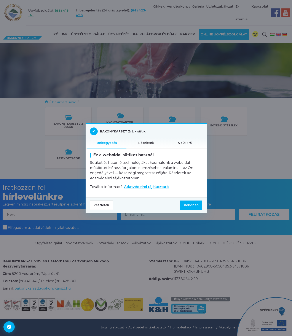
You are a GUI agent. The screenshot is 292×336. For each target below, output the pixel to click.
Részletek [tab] (146, 143)
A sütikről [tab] (185, 143)
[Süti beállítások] (9, 327)
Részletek (101, 205)
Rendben (191, 205)
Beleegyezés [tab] (107, 143)
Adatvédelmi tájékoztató (146, 187)
